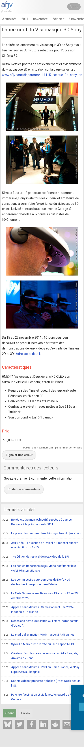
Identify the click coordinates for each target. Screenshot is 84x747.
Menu (74, 7)
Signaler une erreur (19, 455)
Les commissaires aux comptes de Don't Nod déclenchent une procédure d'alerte (36, 582)
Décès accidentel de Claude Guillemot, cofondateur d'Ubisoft (40, 623)
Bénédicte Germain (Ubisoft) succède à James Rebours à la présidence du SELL (37, 522)
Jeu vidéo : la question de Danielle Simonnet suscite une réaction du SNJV (40, 545)
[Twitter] (19, 724)
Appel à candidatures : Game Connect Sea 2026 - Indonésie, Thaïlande (38, 609)
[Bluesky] (7, 724)
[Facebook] (31, 724)
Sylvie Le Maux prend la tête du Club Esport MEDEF (39, 644)
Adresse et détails (28, 354)
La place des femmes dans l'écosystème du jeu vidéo (41, 533)
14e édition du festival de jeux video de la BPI (35, 556)
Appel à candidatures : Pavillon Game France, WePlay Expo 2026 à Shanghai (40, 669)
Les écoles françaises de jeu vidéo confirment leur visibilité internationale (39, 568)
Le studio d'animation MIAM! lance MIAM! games (38, 634)
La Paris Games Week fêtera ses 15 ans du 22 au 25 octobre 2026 (40, 596)
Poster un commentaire (24, 489)
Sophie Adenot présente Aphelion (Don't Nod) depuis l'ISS (41, 683)
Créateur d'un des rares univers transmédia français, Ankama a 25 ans (40, 656)
